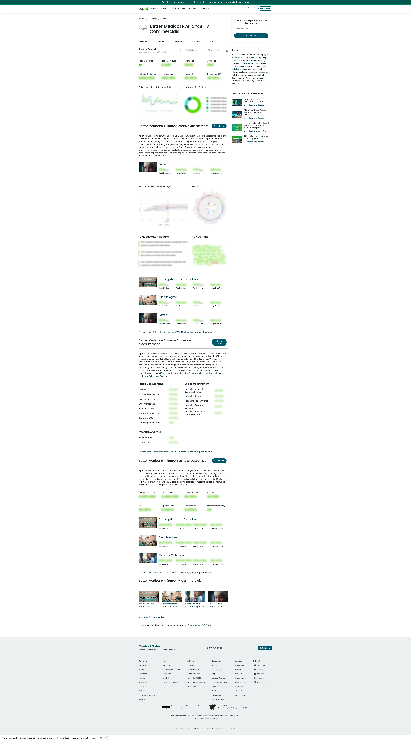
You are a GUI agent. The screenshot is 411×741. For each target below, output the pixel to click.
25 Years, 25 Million (171, 555)
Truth (141, 376)
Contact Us (240, 682)
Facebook (260, 78)
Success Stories (218, 678)
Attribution (167, 678)
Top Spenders (193, 669)
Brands (142, 669)
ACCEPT (103, 738)
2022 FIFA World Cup (196, 682)
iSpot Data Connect (147, 695)
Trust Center (230, 728)
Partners (239, 686)
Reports (215, 665)
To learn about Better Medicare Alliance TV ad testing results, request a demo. (175, 332)
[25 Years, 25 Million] (148, 558)
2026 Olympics (193, 686)
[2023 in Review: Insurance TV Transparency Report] (237, 139)
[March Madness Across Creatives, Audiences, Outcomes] (237, 114)
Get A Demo (265, 8)
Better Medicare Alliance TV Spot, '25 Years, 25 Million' (194, 605)
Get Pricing (240, 695)
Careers (238, 674)
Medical (243, 75)
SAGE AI (142, 699)
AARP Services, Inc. (165, 373)
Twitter (235, 81)
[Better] (148, 167)
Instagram (261, 682)
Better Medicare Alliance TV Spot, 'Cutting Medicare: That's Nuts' (147, 605)
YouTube (245, 81)
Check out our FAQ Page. (199, 625)
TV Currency (217, 695)
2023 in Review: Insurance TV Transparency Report (256, 137)
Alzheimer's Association (160, 376)
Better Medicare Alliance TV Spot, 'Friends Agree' (169, 605)
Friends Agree (168, 297)
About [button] (195, 8)
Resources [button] (186, 8)
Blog (213, 674)
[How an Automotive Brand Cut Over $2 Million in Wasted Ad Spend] (237, 127)
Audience (178, 41)
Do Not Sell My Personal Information (204, 718)
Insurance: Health (250, 60)
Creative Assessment (171, 669)
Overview (143, 41)
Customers (240, 669)
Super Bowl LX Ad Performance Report (253, 100)
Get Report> (243, 2)
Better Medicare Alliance (245, 57)
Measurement (168, 674)
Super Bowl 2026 (194, 678)
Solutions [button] (154, 8)
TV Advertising (218, 699)
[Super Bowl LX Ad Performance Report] (237, 102)
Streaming (143, 682)
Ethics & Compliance (215, 728)
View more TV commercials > (152, 617)
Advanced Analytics (170, 682)
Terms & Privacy (199, 728)
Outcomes (196, 41)
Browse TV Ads (193, 674)
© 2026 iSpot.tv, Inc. (183, 728)
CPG (140, 691)
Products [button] (164, 8)
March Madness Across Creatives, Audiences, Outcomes (255, 112)
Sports (141, 686)
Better (163, 164)
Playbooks (216, 691)
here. (238, 715)
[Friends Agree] (148, 300)
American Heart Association (208, 373)
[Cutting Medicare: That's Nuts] (148, 282)
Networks (143, 674)
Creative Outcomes (220, 682)
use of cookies (89, 738)
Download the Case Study (256, 131)
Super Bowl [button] (205, 8)
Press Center (240, 678)
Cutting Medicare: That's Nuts (178, 279)
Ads (212, 41)
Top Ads (190, 665)
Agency (142, 678)
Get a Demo (219, 126)
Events (214, 686)
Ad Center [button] (175, 8)
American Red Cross (184, 373)
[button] (204, 50)
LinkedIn (260, 678)
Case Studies (217, 669)
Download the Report (254, 105)
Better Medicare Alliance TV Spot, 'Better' (216, 605)
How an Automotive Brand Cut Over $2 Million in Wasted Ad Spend (256, 125)
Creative (160, 41)
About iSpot (240, 665)
